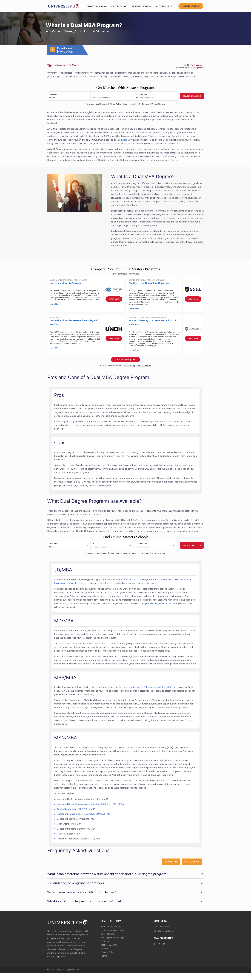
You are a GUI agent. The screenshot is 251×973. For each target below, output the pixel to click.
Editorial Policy (108, 933)
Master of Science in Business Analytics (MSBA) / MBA (84, 813)
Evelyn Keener (197, 65)
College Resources (163, 930)
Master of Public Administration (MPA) (152, 687)
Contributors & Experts (112, 930)
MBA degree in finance (161, 603)
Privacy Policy (108, 952)
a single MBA (125, 139)
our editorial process (195, 68)
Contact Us (106, 941)
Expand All (171, 861)
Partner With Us (109, 944)
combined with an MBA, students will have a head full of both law (156, 579)
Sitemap (105, 948)
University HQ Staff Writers (68, 65)
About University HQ (111, 926)
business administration (66, 583)
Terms (104, 955)
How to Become (162, 926)
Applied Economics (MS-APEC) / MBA (76, 809)
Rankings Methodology (112, 937)
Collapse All (192, 861)
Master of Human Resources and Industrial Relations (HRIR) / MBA (90, 804)
